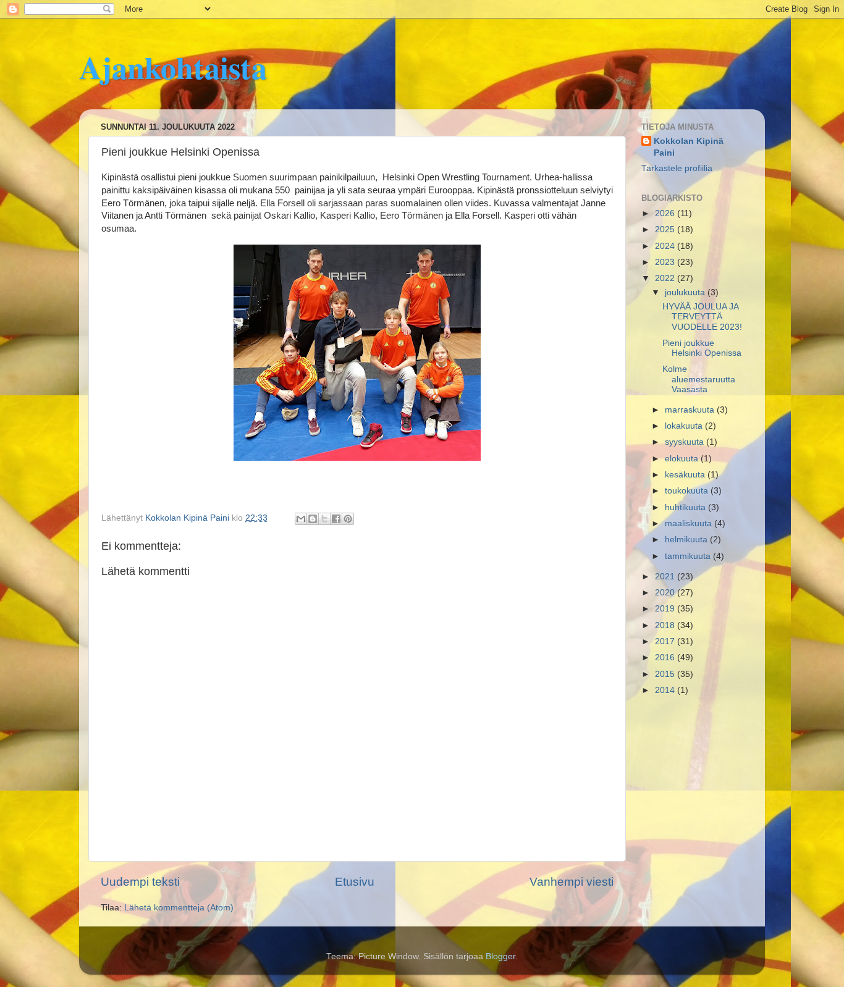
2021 (666, 576)
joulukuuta (686, 292)
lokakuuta (685, 425)
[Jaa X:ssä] (324, 519)
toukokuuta (688, 490)
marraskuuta (691, 409)
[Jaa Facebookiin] (336, 519)
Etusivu (354, 881)
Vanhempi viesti (572, 881)
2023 (666, 262)
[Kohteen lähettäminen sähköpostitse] (301, 519)
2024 (666, 246)
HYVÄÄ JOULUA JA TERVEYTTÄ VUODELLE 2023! (702, 316)
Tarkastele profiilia (676, 168)
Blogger (500, 956)
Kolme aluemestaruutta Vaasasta (698, 378)
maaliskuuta (689, 523)
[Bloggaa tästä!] (312, 519)
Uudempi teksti (140, 881)
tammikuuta (689, 556)
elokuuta (683, 458)
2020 (666, 592)
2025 (666, 229)
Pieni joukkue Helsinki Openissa (701, 348)
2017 (666, 641)
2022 (666, 278)
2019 (666, 608)
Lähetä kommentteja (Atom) (179, 907)
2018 (666, 625)
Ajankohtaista (173, 67)
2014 (666, 690)
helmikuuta (687, 539)
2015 (666, 674)
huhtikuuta (686, 507)
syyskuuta (685, 442)
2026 (666, 213)
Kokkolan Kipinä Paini (689, 147)
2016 (666, 657)
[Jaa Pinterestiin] (348, 519)
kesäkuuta (686, 474)
